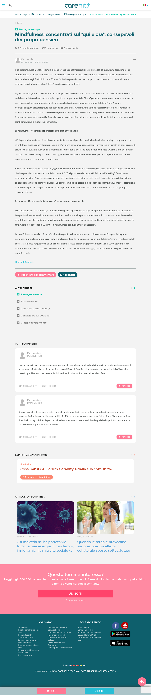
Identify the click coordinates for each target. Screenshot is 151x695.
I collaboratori (24, 642)
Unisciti (75, 593)
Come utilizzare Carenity (35, 308)
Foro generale (53, 14)
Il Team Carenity (25, 635)
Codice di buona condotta (59, 632)
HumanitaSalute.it (24, 261)
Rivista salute (83, 627)
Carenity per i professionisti (60, 648)
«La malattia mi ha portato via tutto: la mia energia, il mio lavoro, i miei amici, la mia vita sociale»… (45, 546)
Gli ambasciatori (25, 637)
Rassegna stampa (76, 14)
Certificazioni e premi (57, 627)
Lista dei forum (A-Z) (87, 635)
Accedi (99, 691)
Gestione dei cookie (56, 642)
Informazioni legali (56, 635)
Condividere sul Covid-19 (35, 315)
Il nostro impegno (26, 655)
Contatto (52, 645)
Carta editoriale (54, 630)
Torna (19, 23)
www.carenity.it (43, 671)
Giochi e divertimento (34, 322)
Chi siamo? (23, 627)
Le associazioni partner (28, 640)
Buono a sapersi (30, 301)
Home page (21, 14)
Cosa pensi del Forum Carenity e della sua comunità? (66, 469)
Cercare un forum (85, 630)
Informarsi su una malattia (89, 632)
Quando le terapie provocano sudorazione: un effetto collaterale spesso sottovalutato (103, 546)
